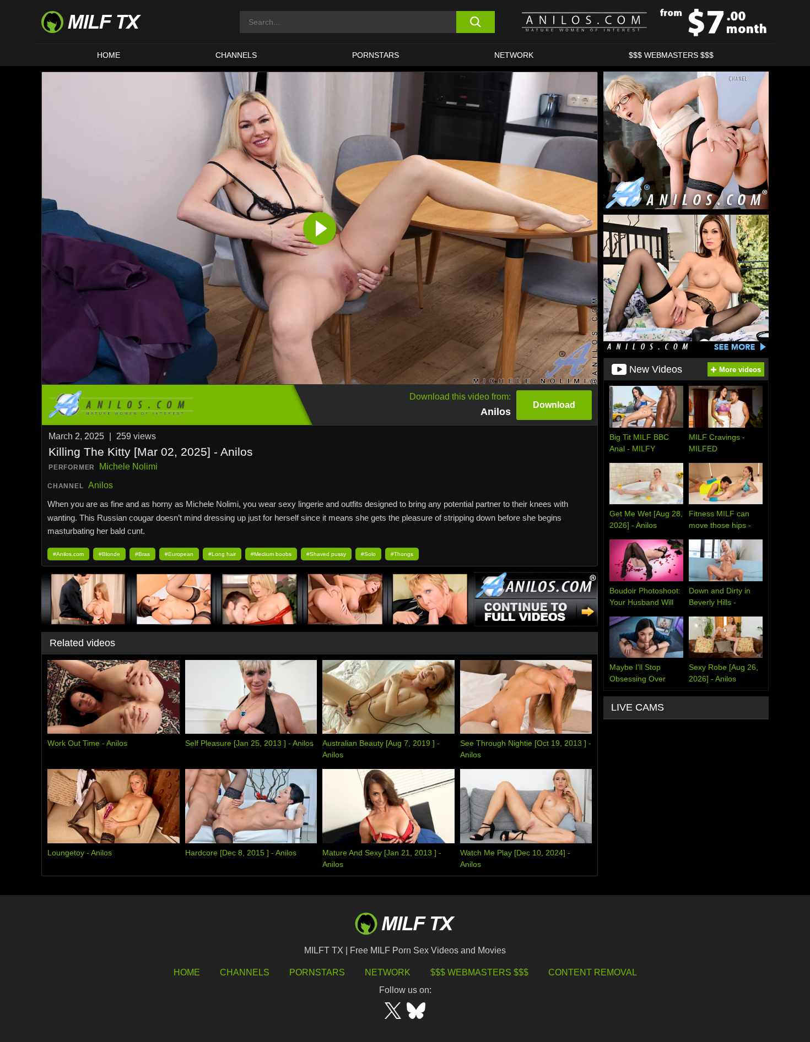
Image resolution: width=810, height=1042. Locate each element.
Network (513, 55)
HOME (108, 55)
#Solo (368, 554)
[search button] (475, 22)
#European (179, 554)
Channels (244, 972)
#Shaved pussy (326, 554)
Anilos (100, 485)
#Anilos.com (68, 554)
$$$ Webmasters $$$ (479, 972)
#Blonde (109, 554)
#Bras (142, 554)
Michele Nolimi (128, 466)
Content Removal (592, 972)
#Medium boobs (271, 554)
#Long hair (222, 554)
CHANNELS (236, 55)
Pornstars (375, 55)
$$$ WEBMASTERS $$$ (671, 55)
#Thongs (402, 554)
